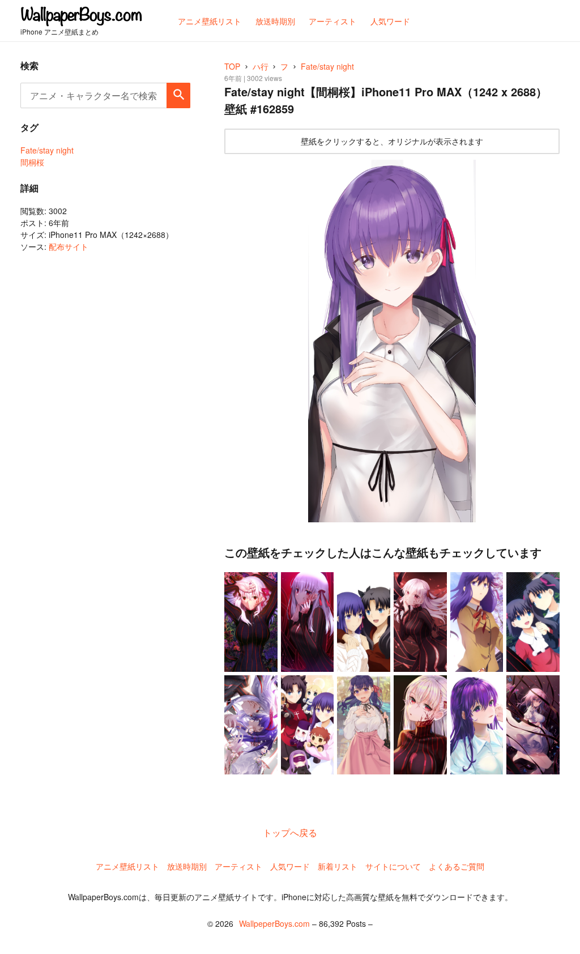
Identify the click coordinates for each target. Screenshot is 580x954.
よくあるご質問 (456, 866)
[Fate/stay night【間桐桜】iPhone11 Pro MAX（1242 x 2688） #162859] (392, 341)
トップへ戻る (290, 832)
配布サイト (68, 246)
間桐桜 (32, 162)
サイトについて (393, 866)
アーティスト (238, 866)
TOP (232, 66)
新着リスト (337, 866)
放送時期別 (187, 866)
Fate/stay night (47, 150)
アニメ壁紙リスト (127, 866)
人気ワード (290, 866)
